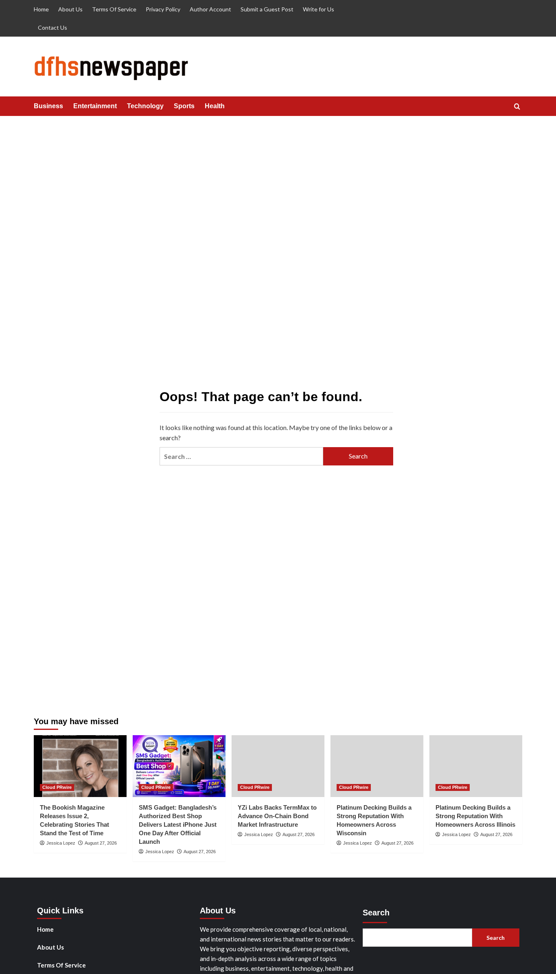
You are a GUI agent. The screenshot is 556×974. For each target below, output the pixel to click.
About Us (70, 9)
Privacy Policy (163, 9)
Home (41, 9)
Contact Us (52, 27)
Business (48, 106)
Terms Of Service (114, 9)
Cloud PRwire (57, 787)
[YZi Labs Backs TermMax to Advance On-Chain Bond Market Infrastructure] (278, 766)
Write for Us (318, 9)
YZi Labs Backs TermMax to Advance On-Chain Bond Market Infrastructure (277, 816)
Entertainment (95, 106)
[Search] (517, 107)
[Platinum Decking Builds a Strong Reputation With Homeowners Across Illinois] (475, 766)
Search (376, 912)
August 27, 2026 (101, 843)
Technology (145, 106)
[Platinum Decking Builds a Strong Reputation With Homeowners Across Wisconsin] (377, 766)
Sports (184, 106)
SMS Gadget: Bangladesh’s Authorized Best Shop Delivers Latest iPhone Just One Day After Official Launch (178, 824)
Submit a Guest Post (267, 9)
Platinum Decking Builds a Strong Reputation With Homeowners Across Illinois (475, 816)
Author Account (210, 9)
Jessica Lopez (60, 843)
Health (215, 106)
